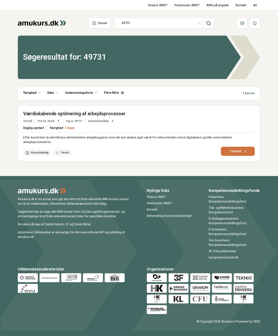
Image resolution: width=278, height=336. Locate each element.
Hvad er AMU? (156, 197)
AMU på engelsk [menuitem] (218, 5)
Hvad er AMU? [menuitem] (157, 5)
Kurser (102, 23)
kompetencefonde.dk (223, 257)
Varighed (29, 92)
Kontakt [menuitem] (241, 5)
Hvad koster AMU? (159, 203)
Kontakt (152, 209)
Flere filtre (111, 92)
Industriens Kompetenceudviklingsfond (227, 199)
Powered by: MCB (248, 321)
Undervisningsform (79, 92)
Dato (50, 92)
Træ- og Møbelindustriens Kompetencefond (226, 210)
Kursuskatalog (39, 152)
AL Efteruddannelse (222, 251)
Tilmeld (235, 151)
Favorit (64, 152)
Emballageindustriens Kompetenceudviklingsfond (227, 221)
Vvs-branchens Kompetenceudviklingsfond (227, 243)
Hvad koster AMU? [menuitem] (187, 5)
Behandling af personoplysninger (169, 215)
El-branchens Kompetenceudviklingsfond (227, 232)
